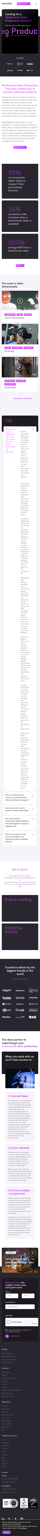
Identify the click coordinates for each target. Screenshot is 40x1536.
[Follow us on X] (9, 1519)
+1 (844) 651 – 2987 (8, 1489)
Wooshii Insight (7, 1353)
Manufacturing (7, 1393)
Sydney (4, 1466)
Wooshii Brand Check (9, 1356)
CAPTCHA (8, 1316)
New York (5, 1446)
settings (23, 1528)
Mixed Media (6, 1421)
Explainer (5, 1412)
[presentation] (22, 1322)
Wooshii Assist (7, 1362)
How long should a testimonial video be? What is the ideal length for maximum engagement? (17, 822)
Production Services (9, 1359)
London (4, 1440)
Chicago (5, 1449)
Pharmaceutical (7, 1396)
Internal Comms (7, 1415)
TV (3, 1430)
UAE (3, 1458)
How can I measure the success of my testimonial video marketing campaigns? (17, 797)
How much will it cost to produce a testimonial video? (17, 809)
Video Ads (5, 1427)
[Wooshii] (7, 3)
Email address (10, 1302)
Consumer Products (9, 1378)
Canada (4, 1455)
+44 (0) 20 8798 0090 (10, 1479)
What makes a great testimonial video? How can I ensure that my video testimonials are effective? (10, 440)
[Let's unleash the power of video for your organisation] (20, 1260)
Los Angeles (6, 1443)
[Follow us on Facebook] (15, 1519)
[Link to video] (20, 306)
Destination (6, 1409)
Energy (4, 1381)
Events (4, 1384)
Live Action (5, 1418)
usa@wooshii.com (8, 1492)
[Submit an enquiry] (20, 936)
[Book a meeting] (20, 908)
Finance (4, 1387)
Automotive (6, 1372)
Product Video (7, 1424)
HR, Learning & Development (12, 1390)
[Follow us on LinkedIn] (3, 1519)
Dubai (4, 1461)
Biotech (4, 1375)
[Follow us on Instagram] (21, 1519)
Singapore (5, 1464)
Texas (4, 1452)
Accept (6, 1532)
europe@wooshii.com (9, 1482)
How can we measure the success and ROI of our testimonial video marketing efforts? (16, 838)
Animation (5, 1406)
